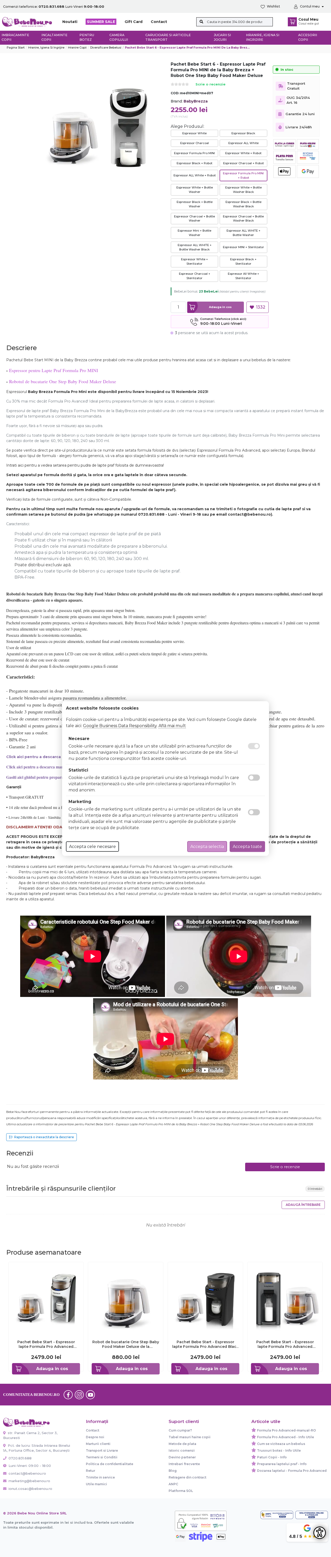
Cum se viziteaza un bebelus (281, 1444)
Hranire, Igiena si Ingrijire (262, 37)
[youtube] (90, 1394)
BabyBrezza (196, 101)
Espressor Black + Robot (194, 163)
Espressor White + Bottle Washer (194, 190)
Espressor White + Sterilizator (194, 261)
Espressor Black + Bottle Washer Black (243, 204)
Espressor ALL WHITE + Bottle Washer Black (195, 247)
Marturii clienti (98, 1444)
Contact (159, 21)
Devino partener (182, 1457)
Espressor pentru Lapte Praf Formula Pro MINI (53, 370)
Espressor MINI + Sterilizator (243, 247)
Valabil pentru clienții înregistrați (242, 291)
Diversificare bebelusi (105, 47)
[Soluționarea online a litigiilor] (311, 1515)
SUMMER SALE (101, 21)
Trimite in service (100, 1477)
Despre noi (95, 1437)
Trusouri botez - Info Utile (279, 1450)
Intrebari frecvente (184, 1464)
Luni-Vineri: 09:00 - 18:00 (29, 1466)
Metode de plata (182, 1444)
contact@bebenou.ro (27, 1473)
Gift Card (133, 21)
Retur (90, 1471)
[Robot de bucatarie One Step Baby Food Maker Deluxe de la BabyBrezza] (125, 1299)
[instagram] (79, 1394)
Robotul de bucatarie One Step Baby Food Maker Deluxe (62, 381)
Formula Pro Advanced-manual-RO (286, 1430)
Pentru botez (86, 37)
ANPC (173, 1484)
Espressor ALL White (243, 143)
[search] (201, 21)
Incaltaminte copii (54, 37)
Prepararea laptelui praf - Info (282, 1464)
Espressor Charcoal (194, 143)
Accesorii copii (307, 37)
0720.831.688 (19, 1458)
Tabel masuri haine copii (189, 1437)
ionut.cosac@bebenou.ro (30, 1489)
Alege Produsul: (187, 126)
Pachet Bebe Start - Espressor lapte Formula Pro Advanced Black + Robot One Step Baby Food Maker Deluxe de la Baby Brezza (205, 1344)
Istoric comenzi (182, 1450)
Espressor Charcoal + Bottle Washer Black (243, 219)
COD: (175, 93)
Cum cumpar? (180, 1430)
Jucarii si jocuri (222, 37)
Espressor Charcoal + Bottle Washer (194, 219)
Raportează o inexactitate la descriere (44, 1137)
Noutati (69, 21)
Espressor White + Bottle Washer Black (243, 190)
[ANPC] (276, 1515)
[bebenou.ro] (27, 21)
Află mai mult (172, 725)
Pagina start (16, 47)
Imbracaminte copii (15, 37)
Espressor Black (243, 133)
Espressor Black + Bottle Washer (195, 204)
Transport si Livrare (102, 1450)
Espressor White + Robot (243, 153)
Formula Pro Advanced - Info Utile (285, 1437)
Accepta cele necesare (92, 846)
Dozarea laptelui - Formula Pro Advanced (292, 1471)
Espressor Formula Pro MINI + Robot (243, 175)
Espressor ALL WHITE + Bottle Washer (243, 233)
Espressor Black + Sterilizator (243, 261)
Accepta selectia (207, 846)
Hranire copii (77, 47)
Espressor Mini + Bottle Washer (194, 233)
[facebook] (68, 1394)
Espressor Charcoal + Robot (243, 163)
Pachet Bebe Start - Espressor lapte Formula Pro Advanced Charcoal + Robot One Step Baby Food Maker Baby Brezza (285, 1344)
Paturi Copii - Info (272, 1457)
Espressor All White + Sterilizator (243, 276)
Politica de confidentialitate (109, 1464)
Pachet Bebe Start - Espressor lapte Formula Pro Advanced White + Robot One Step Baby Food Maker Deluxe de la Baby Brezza (46, 1344)
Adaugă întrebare (303, 1205)
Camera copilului (118, 37)
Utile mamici (96, 1484)
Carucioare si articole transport (168, 37)
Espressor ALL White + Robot (195, 175)
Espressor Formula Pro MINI (194, 153)
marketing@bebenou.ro (29, 1481)
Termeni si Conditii (101, 1457)
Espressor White (194, 133)
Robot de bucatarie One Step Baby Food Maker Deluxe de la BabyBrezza (125, 1344)
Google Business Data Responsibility (120, 725)
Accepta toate (247, 846)
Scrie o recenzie (210, 84)
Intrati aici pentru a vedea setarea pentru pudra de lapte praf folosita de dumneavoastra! (85, 465)
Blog (173, 1471)
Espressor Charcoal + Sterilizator (194, 276)
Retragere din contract (187, 1477)
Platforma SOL (181, 1491)
